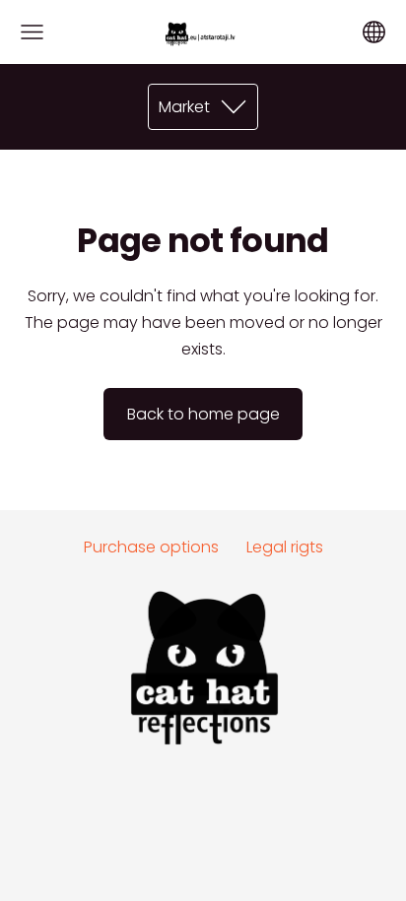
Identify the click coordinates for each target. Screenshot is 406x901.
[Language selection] (374, 32)
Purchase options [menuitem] (151, 547)
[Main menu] (32, 32)
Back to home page (203, 414)
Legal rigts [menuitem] (284, 547)
